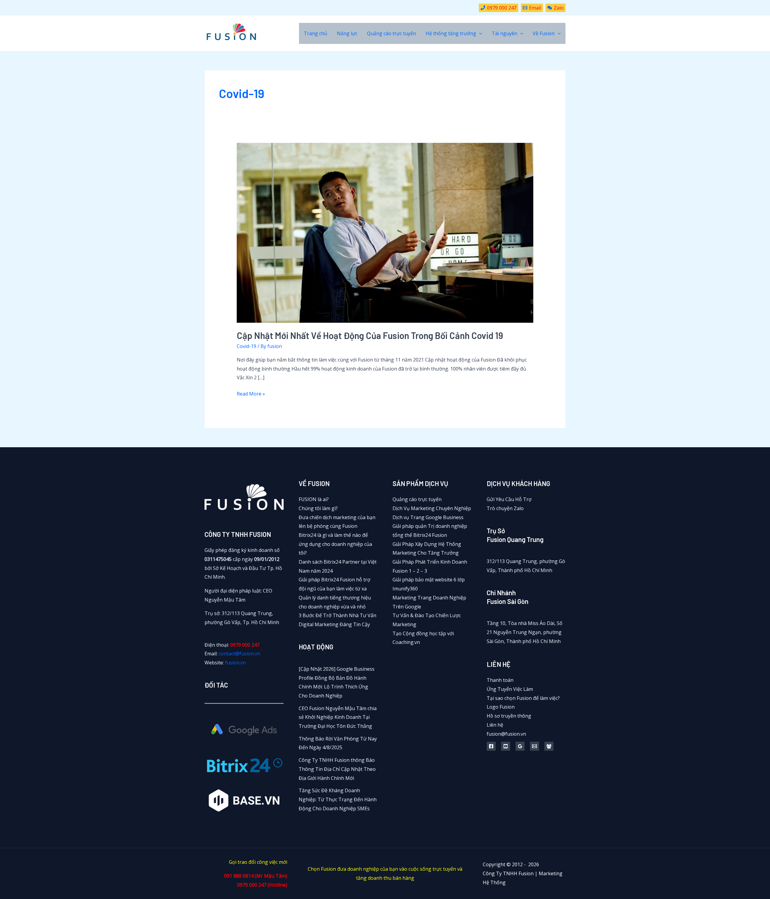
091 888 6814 (239, 876)
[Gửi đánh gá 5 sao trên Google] (520, 746)
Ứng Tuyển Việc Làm (510, 689)
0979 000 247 (245, 645)
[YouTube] (505, 746)
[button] (479, 33)
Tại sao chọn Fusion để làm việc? (523, 698)
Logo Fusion (501, 706)
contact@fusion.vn (239, 653)
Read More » (251, 394)
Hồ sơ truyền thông (509, 716)
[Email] (534, 746)
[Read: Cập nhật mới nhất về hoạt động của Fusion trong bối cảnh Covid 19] (385, 232)
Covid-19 (246, 346)
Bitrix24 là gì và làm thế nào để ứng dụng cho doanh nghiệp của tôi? (335, 544)
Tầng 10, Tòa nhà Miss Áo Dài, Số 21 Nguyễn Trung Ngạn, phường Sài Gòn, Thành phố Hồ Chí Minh (524, 632)
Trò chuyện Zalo (505, 508)
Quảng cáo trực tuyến (417, 499)
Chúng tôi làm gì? (318, 508)
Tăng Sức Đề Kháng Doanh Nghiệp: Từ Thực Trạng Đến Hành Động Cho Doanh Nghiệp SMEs (338, 799)
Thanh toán (500, 680)
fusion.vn (235, 662)
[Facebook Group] (548, 746)
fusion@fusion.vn (506, 734)
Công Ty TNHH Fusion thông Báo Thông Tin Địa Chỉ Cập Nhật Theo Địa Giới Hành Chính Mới (337, 769)
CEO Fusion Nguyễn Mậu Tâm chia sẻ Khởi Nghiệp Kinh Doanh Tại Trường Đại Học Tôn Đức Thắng (338, 717)
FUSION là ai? (314, 499)
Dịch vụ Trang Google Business (428, 517)
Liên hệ (495, 725)
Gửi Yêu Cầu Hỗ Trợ (509, 499)
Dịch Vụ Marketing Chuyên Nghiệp (432, 508)
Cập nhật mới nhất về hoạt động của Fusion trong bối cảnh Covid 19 (370, 335)
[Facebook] (491, 746)
